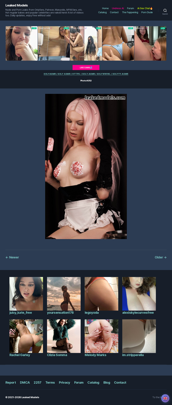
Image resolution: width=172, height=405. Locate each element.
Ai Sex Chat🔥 (145, 8)
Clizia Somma (57, 355)
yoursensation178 (60, 313)
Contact (114, 12)
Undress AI (118, 8)
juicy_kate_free (20, 313)
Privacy (64, 382)
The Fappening (130, 12)
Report (10, 382)
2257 (37, 382)
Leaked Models (16, 5)
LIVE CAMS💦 (86, 67)
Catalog (102, 12)
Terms (50, 382)
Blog (106, 382)
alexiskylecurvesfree (138, 313)
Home (105, 8)
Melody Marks (95, 355)
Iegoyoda (92, 313)
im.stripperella (133, 355)
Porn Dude (147, 12)
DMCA (25, 382)
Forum (130, 8)
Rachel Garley (19, 355)
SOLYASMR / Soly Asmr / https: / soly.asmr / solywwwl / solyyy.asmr (86, 74)
